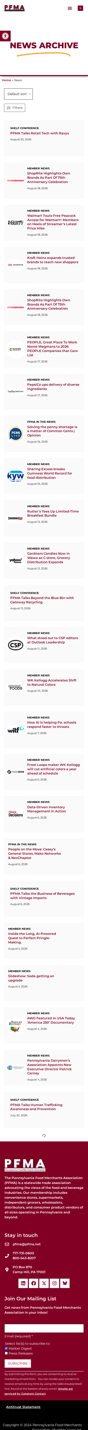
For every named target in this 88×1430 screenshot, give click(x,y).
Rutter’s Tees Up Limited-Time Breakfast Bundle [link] (53, 552)
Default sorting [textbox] (19, 94)
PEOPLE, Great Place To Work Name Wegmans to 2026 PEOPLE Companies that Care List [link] (52, 370)
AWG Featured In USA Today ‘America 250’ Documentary (51, 1110)
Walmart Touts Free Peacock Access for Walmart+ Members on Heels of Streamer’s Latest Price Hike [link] (53, 230)
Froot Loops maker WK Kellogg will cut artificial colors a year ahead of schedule (53, 833)
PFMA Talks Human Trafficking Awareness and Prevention (36, 1205)
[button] (69, 8)
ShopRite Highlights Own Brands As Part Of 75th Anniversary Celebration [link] (48, 182)
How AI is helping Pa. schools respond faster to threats (51, 784)
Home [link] (6, 80)
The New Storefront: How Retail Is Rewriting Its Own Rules (49, 1251)
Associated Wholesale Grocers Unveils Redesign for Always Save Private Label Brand (52, 1344)
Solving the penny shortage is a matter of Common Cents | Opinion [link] (52, 461)
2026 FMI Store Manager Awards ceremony (47, 1296)
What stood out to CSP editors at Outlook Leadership (52, 691)
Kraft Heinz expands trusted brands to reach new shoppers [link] (52, 273)
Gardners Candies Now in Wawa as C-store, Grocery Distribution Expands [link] (48, 600)
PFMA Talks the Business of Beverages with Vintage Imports (42, 972)
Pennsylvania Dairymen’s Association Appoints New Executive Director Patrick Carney (49, 1160)
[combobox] (18, 94)
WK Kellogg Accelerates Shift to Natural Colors (52, 738)
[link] (5, 36)
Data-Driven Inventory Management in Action (46, 877)
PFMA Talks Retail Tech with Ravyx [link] (39, 133)
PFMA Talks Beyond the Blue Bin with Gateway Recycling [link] (42, 647)
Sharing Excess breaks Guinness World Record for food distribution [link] (49, 507)
